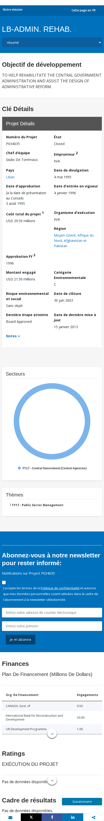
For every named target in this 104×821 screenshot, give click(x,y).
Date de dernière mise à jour (75, 317)
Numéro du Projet (21, 137)
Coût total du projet (25, 213)
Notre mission (12, 9)
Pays (10, 170)
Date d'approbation (23, 186)
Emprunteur (66, 154)
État (57, 137)
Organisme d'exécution (74, 212)
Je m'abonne (20, 639)
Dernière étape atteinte (27, 314)
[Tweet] (31, 817)
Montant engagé (21, 272)
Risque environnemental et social (27, 296)
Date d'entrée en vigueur (76, 186)
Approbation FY (20, 256)
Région (60, 228)
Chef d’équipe (18, 153)
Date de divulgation (71, 170)
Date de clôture (67, 293)
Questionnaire (82, 802)
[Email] (10, 817)
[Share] (52, 817)
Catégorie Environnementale (70, 275)
